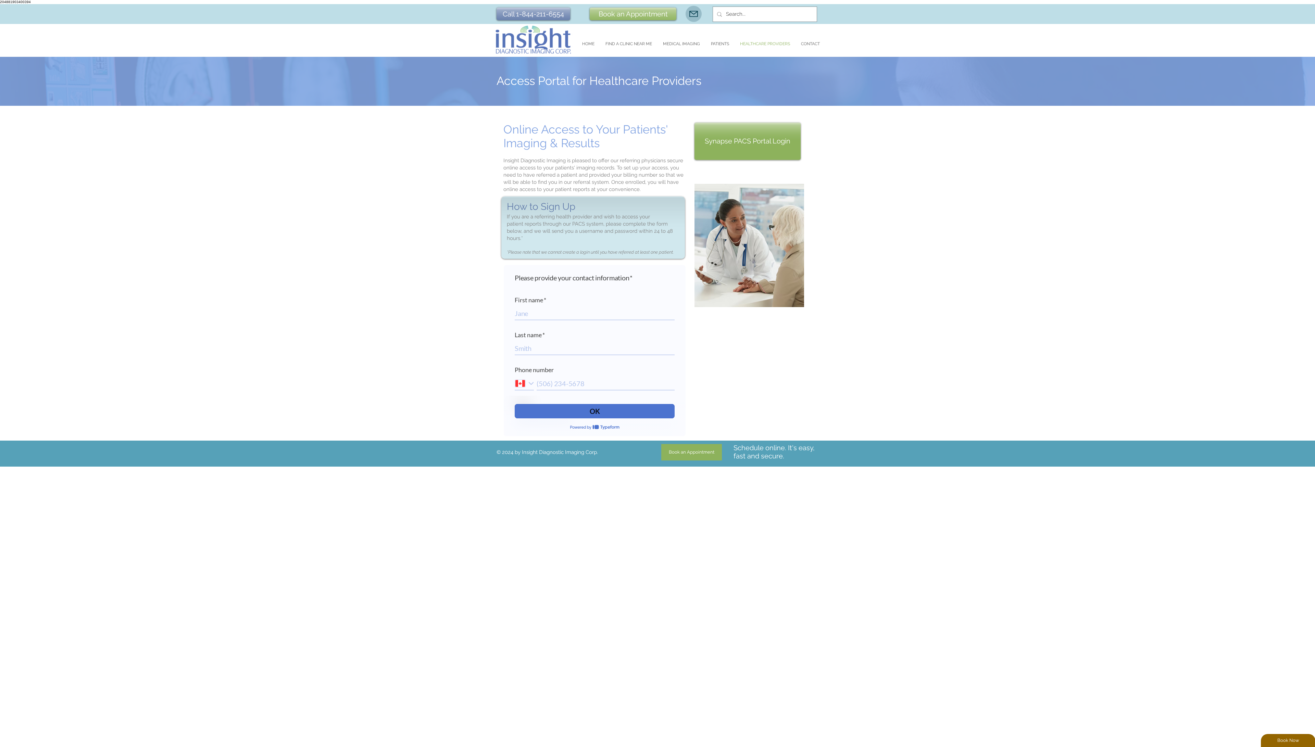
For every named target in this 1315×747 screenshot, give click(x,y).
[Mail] (694, 14)
